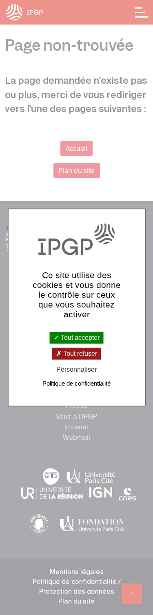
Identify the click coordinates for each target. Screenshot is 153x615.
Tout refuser (79, 353)
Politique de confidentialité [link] (76, 383)
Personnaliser (76, 369)
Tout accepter (79, 337)
